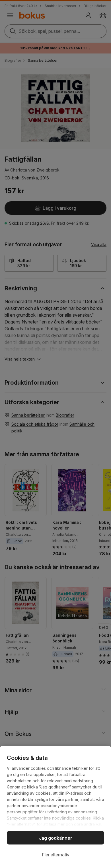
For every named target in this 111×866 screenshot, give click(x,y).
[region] (55, 806)
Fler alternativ (55, 855)
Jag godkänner (55, 838)
